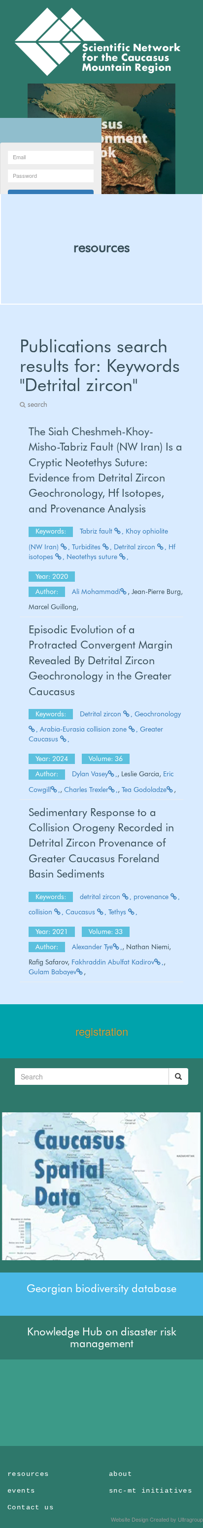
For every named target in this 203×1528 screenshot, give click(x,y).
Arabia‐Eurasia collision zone (84, 729)
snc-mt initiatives (150, 1491)
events (21, 1491)
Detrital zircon (135, 547)
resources (101, 247)
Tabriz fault (97, 531)
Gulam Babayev (52, 972)
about (120, 1474)
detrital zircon (101, 897)
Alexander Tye (92, 947)
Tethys (118, 912)
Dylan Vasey (90, 774)
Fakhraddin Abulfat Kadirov (112, 962)
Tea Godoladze (144, 789)
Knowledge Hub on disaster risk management (101, 1337)
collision (41, 912)
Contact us (30, 1507)
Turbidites (87, 547)
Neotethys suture (93, 557)
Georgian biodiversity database (101, 1288)
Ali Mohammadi (96, 591)
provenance (152, 897)
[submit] (178, 1076)
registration (101, 1031)
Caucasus (81, 912)
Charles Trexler (86, 789)
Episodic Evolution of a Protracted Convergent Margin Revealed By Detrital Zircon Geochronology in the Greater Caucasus (100, 660)
